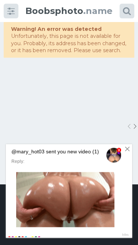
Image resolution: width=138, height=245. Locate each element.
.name (69, 10)
